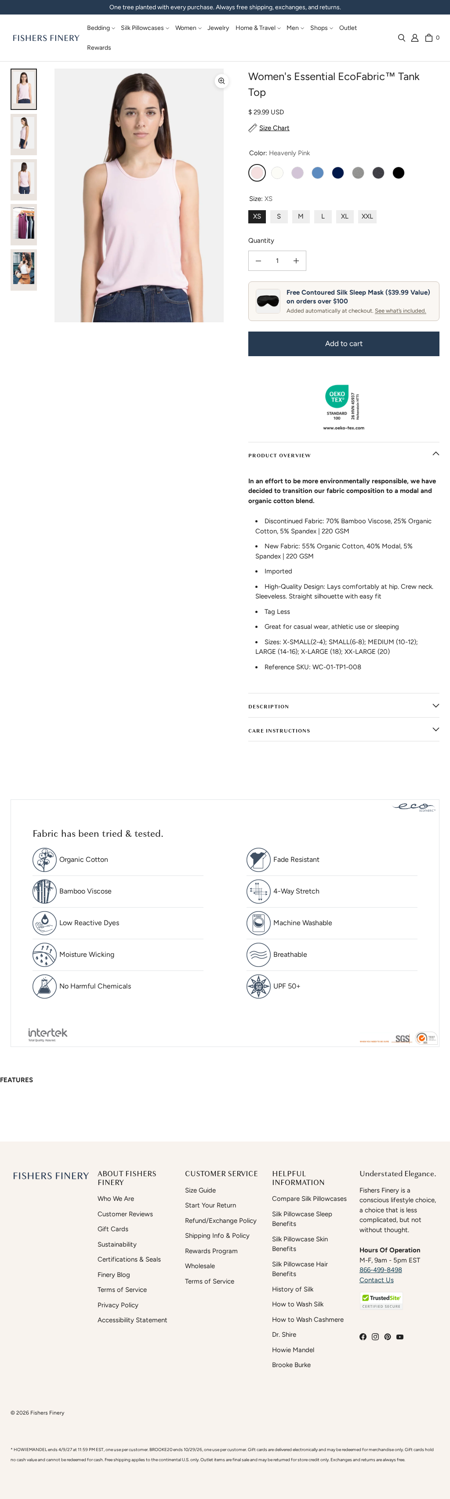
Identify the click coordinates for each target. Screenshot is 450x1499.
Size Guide (200, 1190)
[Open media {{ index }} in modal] (139, 195)
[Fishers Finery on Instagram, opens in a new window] (375, 1337)
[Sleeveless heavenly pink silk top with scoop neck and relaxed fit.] (23, 134)
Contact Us (376, 1280)
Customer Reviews (125, 1214)
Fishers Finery (47, 1412)
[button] (100, 28)
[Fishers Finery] (46, 38)
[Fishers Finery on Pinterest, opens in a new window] (387, 1337)
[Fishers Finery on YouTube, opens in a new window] (400, 1337)
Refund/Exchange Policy (221, 1221)
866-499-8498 (380, 1270)
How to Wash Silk (297, 1304)
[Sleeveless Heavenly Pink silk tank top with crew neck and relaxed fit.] (23, 89)
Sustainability (117, 1244)
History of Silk (292, 1289)
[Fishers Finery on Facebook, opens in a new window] (363, 1337)
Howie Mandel (293, 1350)
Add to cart (344, 343)
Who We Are (116, 1199)
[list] (139, 195)
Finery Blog (114, 1275)
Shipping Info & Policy (217, 1236)
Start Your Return (210, 1205)
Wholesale (200, 1266)
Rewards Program (211, 1251)
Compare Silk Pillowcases (309, 1199)
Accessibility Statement (132, 1320)
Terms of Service (122, 1290)
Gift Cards (113, 1229)
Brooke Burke (291, 1365)
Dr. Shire (284, 1335)
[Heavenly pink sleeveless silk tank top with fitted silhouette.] (23, 180)
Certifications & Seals (129, 1259)
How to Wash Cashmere (308, 1320)
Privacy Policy (118, 1305)
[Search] (401, 37)
